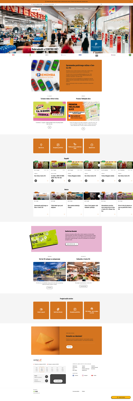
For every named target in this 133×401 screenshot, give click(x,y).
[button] (99, 165)
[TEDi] (102, 54)
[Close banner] (130, 1)
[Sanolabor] (85, 54)
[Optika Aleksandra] (68, 54)
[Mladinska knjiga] (35, 54)
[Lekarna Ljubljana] (2, 54)
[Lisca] (18, 54)
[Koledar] (35, 180)
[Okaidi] (51, 54)
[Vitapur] (118, 54)
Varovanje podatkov (76, 391)
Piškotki (83, 391)
